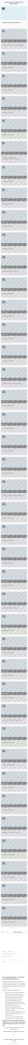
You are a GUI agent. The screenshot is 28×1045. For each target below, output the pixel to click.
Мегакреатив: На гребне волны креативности (9, 953)
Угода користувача (14, 1043)
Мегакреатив (11, 951)
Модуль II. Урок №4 (6, 956)
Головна (4, 951)
